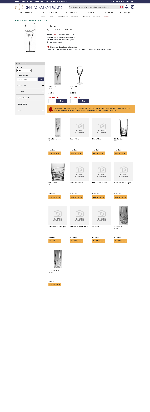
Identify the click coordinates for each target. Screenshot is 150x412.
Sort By (19, 67)
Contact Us (96, 17)
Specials (106, 17)
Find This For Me (54, 153)
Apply (41, 79)
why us (43, 17)
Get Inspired (75, 17)
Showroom (86, 17)
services (51, 17)
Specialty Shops (63, 17)
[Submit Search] (71, 7)
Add (62, 101)
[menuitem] (26, 13)
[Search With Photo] (121, 7)
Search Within (22, 76)
